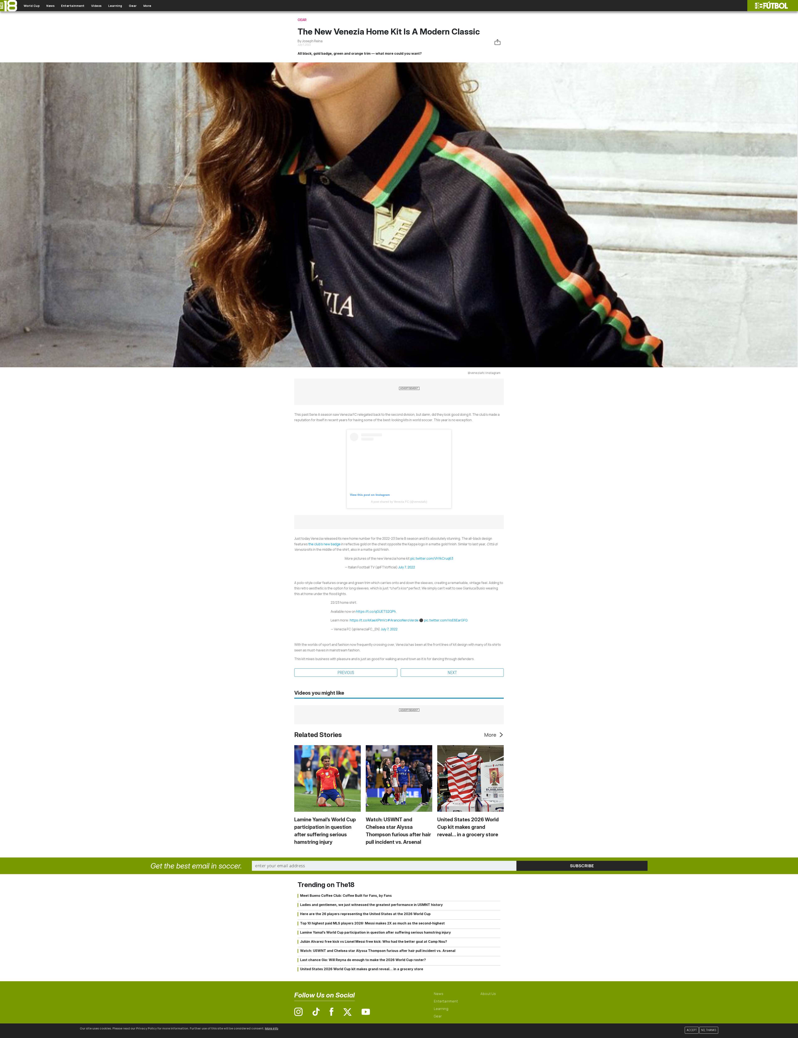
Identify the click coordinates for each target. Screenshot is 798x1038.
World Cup (32, 6)
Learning (115, 6)
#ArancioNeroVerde (403, 620)
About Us (488, 993)
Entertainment (73, 6)
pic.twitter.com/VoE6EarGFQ (446, 620)
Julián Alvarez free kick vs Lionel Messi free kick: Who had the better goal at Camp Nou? (373, 941)
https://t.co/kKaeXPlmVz (368, 620)
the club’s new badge (324, 544)
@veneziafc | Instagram (484, 373)
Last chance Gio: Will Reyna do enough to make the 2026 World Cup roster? (363, 960)
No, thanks (708, 1030)
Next (452, 672)
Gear (133, 6)
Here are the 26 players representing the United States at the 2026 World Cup (365, 914)
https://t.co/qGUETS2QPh (376, 611)
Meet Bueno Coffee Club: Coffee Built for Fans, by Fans (346, 895)
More (147, 6)
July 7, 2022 (406, 567)
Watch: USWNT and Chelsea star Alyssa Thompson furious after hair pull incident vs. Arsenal (377, 951)
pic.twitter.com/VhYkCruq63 (431, 558)
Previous (345, 672)
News (50, 6)
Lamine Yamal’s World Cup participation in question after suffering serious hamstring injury (375, 932)
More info (271, 1028)
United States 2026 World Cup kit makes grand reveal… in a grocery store (468, 827)
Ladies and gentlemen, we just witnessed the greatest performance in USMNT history (371, 905)
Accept (692, 1030)
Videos (96, 6)
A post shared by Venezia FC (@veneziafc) (399, 501)
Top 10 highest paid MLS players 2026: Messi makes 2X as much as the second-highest (372, 923)
